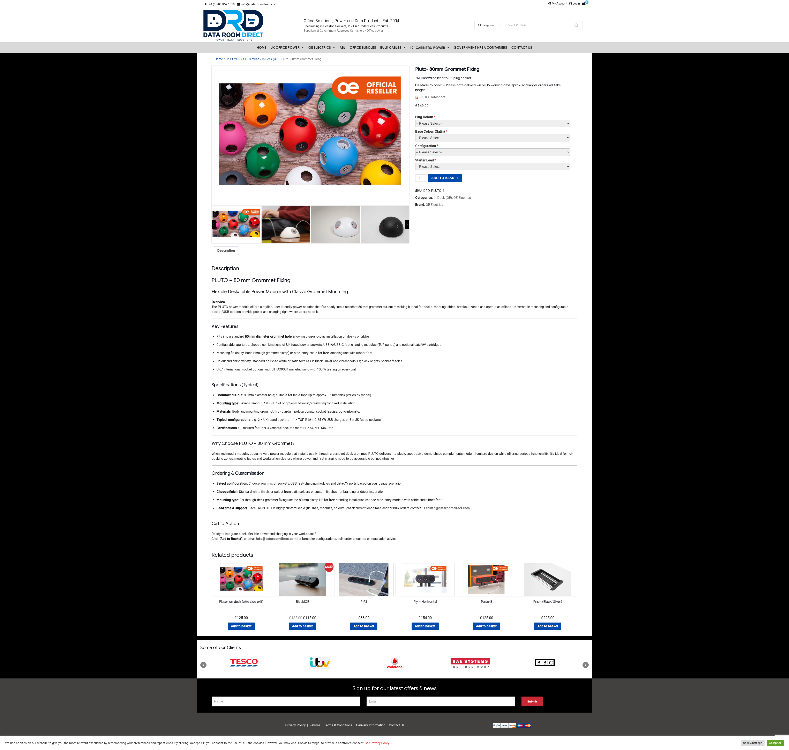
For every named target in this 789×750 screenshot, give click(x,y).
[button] (203, 665)
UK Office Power (285, 47)
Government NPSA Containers (480, 47)
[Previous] (214, 224)
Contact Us (521, 47)
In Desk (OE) (270, 59)
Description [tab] (226, 250)
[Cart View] (583, 4)
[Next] (407, 224)
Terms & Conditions (338, 725)
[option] (244, 663)
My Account (559, 3)
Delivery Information (370, 725)
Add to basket (445, 178)
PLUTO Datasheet (432, 97)
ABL (343, 47)
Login (576, 3)
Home (261, 47)
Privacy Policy (295, 725)
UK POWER (233, 59)
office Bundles (363, 47)
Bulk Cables (390, 47)
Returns (315, 725)
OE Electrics (319, 47)
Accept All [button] (775, 742)
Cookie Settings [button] (752, 742)
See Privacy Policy (377, 743)
